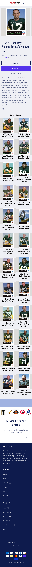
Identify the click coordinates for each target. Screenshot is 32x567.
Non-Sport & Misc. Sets (10, 525)
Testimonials (6, 487)
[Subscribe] (26, 438)
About (5, 491)
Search (5, 529)
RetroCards (13, 562)
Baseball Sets (7, 516)
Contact (5, 496)
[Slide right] (20, 39)
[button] (4, 3)
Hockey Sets (7, 521)
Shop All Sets (7, 483)
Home (5, 474)
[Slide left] (12, 39)
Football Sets (7, 508)
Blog (4, 479)
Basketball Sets (7, 512)
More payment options (16, 73)
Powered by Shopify (20, 562)
